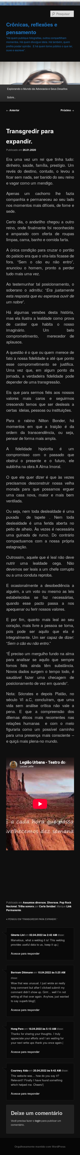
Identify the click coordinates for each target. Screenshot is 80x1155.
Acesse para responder (25, 953)
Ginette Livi (18, 935)
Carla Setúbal (47, 906)
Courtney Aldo (19, 1070)
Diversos (52, 902)
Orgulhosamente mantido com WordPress (40, 1146)
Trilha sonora (26, 906)
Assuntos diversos (34, 902)
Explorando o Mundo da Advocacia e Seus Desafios (37, 88)
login (38, 1120)
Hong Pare (17, 1029)
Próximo (67, 110)
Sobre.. (11, 97)
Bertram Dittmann (22, 972)
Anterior (12, 110)
